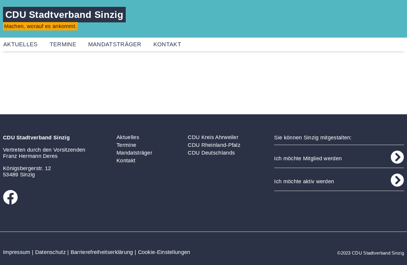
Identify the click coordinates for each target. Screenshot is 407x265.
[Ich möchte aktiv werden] (397, 180)
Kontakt (167, 44)
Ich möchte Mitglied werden (308, 158)
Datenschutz (50, 252)
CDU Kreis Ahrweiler (213, 137)
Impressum (16, 252)
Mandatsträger (115, 44)
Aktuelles (127, 137)
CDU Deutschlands (211, 153)
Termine (63, 44)
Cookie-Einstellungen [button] (164, 252)
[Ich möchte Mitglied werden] (397, 157)
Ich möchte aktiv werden (304, 181)
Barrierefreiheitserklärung (102, 252)
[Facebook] (10, 197)
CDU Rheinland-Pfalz (214, 145)
